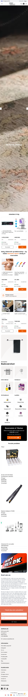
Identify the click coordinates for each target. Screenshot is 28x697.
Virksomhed (21, 1)
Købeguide (3, 647)
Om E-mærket (4, 652)
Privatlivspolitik (4, 656)
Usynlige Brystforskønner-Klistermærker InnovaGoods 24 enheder (7, 273)
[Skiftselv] (12, 3)
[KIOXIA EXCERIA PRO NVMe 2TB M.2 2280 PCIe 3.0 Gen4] (7, 223)
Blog (2, 661)
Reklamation (3, 680)
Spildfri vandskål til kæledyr (20, 313)
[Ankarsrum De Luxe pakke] (14, 530)
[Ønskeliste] (23, 4)
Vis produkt (4, 483)
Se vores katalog (13, 437)
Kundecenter (4, 654)
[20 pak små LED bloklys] (14, 461)
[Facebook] (2, 688)
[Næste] (26, 231)
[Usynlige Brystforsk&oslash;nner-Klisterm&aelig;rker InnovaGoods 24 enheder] (7, 264)
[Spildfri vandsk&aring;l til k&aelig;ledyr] (20, 306)
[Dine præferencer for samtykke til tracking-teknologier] (1, 522)
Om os (2, 650)
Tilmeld (15, 621)
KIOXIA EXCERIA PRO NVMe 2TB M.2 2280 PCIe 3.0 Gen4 (7, 232)
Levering (3, 672)
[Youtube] (7, 688)
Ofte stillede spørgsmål (6, 645)
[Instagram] (4, 688)
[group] (9, 1)
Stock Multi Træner (6, 313)
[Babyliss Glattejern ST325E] (14, 497)
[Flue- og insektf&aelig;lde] (20, 223)
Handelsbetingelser (5, 663)
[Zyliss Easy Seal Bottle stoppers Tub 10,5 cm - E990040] (20, 264)
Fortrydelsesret (4, 676)
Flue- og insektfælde (19, 231)
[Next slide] (27, 108)
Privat (25, 1)
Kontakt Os (3, 678)
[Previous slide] (1, 108)
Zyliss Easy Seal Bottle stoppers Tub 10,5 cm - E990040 (20, 273)
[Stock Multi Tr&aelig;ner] (7, 306)
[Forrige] (2, 231)
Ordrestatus (3, 670)
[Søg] (21, 4)
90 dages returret (5, 674)
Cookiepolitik (4, 658)
